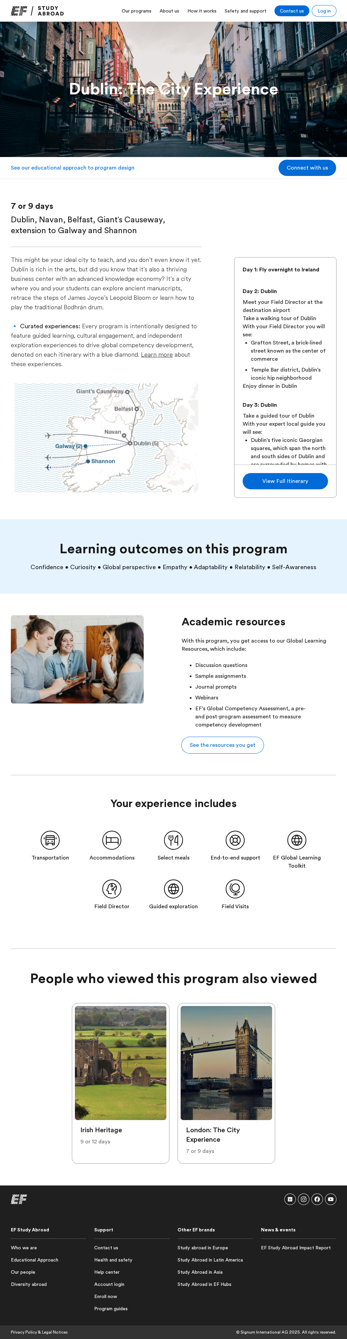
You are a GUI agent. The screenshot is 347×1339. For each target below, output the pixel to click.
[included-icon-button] (50, 840)
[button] (307, 168)
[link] (37, 11)
